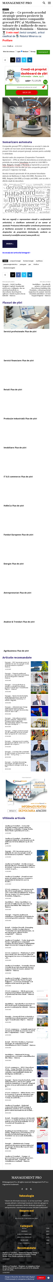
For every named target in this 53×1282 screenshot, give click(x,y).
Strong (33, 51)
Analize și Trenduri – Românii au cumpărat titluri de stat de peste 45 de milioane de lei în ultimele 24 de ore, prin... (19, 841)
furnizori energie (28, 261)
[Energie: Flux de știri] (26, 549)
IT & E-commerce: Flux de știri (18, 476)
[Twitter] (24, 59)
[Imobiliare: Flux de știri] (26, 433)
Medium (25, 51)
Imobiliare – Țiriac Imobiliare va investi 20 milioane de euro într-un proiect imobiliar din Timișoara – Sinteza (18, 904)
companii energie (15, 261)
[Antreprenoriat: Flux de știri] (26, 578)
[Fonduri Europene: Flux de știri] (26, 520)
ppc (29, 264)
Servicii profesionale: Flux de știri (20, 331)
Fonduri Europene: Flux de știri (18, 534)
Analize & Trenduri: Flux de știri (19, 621)
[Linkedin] (29, 59)
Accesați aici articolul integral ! (16, 252)
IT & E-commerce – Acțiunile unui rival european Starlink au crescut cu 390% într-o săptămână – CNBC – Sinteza (20, 1030)
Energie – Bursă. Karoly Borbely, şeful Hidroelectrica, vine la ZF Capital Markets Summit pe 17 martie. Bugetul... (16, 698)
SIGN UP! (27, 92)
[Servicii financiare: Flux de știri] (26, 346)
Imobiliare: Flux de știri (15, 447)
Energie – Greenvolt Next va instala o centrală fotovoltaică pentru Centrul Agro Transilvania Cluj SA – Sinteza (16, 687)
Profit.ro (10, 46)
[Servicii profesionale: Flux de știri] (26, 317)
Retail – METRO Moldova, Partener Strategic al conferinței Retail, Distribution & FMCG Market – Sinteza (20, 1043)
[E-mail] (12, 59)
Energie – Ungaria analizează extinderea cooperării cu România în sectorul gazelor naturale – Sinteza (17, 676)
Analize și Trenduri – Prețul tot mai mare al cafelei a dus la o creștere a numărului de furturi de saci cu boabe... (18, 879)
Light (18, 51)
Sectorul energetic (9, 268)
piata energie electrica (10, 264)
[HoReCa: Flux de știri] (26, 491)
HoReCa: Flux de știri (14, 505)
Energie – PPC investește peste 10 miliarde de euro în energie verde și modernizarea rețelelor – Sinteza (17, 664)
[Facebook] (18, 59)
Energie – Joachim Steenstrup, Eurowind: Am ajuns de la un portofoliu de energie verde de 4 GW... (16, 764)
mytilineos (39, 261)
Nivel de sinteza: (9, 51)
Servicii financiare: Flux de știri (19, 360)
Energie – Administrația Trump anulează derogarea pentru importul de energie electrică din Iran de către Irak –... (16, 709)
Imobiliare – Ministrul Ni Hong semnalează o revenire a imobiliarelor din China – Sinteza (20, 1056)
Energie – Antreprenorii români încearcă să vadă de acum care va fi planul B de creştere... (17, 742)
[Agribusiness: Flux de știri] (26, 636)
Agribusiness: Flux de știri (16, 650)
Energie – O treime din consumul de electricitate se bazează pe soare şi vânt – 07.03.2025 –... (17, 753)
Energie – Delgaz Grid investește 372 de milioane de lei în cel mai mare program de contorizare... (16, 732)
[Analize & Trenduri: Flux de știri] (26, 607)
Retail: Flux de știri (13, 389)
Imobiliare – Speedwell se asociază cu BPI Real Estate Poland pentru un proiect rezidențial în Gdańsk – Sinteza (20, 1005)
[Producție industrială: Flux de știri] (26, 404)
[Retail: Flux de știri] (26, 375)
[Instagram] (26, 1189)
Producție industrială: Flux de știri (20, 418)
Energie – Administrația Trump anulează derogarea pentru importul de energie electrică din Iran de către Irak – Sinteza (19, 1146)
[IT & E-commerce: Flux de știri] (26, 462)
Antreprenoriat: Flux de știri (17, 592)
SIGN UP (41, 1277)
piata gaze (23, 264)
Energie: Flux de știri (14, 563)
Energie (5, 9)
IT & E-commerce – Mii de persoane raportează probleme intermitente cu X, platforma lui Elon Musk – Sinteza (19, 992)
